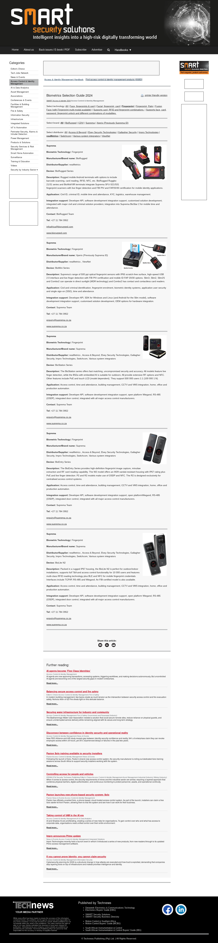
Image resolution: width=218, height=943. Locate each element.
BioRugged (70, 123)
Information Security (20, 114)
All (66, 106)
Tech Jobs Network (19, 72)
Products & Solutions (20, 142)
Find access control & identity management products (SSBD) (114, 79)
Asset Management (20, 91)
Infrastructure (17, 119)
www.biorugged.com (56, 233)
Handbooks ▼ (123, 50)
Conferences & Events (21, 100)
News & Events (18, 77)
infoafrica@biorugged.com (59, 226)
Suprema (90, 123)
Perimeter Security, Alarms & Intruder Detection (24, 132)
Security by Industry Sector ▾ (24, 169)
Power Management (20, 138)
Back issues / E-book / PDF (54, 49)
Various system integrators (86, 136)
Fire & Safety (17, 110)
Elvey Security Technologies (102, 132)
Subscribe (80, 49)
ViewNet (106, 136)
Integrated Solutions (20, 123)
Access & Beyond (77, 132)
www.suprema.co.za (56, 326)
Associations (17, 95)
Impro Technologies (148, 132)
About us (29, 49)
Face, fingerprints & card (82, 106)
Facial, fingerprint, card (108, 106)
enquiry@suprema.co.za (58, 320)
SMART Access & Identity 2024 (58, 101)
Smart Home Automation (22, 153)
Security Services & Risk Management (22, 147)
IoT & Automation (19, 127)
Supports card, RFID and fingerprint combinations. (118, 109)
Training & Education (20, 161)
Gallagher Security (127, 132)
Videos (14, 165)
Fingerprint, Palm (144, 106)
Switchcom (65, 136)
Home (15, 49)
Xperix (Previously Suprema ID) (112, 123)
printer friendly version (155, 95)
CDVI (81, 123)
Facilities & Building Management (20, 105)
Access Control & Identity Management (22, 82)
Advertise (97, 49)
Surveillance (16, 157)
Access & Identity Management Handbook (63, 79)
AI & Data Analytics (20, 87)
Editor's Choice (18, 68)
